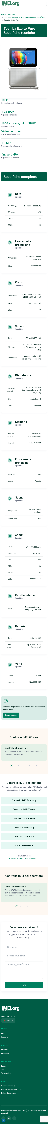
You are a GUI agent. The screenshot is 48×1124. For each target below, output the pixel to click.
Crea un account (11, 715)
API (2, 1069)
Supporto (4, 1037)
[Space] (10, 1008)
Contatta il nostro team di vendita (23, 858)
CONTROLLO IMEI (8, 15)
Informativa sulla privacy (10, 1089)
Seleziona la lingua (8, 1016)
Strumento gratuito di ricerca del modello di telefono (24, 17)
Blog (2, 1033)
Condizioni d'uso (7, 1086)
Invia (24, 985)
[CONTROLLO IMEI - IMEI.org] (10, 3)
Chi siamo (4, 1050)
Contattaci (5, 1053)
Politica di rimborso (8, 1093)
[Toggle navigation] (45, 4)
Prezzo (3, 1066)
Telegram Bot (6, 1073)
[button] (11, 765)
